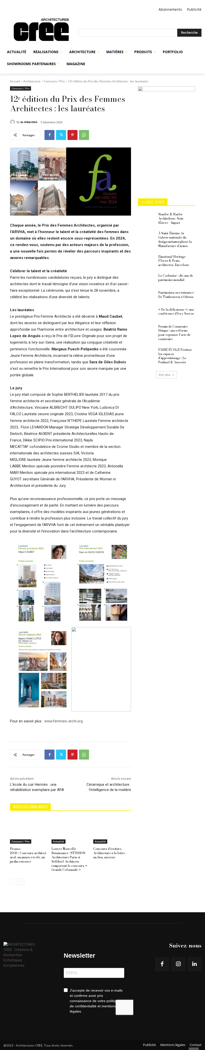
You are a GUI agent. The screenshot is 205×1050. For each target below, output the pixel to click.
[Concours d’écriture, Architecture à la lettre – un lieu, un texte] (112, 830)
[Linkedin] (195, 964)
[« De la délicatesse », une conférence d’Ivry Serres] (146, 314)
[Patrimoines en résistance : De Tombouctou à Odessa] (146, 297)
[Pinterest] (73, 135)
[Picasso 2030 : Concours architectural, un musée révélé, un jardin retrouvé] (29, 830)
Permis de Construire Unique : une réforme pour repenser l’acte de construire (174, 332)
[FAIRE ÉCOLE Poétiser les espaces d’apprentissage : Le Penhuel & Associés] (146, 354)
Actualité (58, 841)
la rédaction (28, 122)
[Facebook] (49, 135)
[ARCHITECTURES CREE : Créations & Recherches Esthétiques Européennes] (41, 32)
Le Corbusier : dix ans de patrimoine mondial (175, 277)
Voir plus (165, 375)
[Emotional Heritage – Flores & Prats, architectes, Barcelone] (146, 261)
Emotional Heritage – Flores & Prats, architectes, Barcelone (173, 260)
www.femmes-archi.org (63, 721)
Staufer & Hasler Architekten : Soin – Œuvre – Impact (172, 218)
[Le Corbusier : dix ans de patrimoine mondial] (146, 280)
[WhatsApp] (84, 135)
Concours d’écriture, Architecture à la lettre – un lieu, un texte (110, 853)
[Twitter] (61, 135)
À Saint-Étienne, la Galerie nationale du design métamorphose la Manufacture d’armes (175, 239)
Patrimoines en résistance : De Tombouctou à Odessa (176, 294)
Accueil (15, 81)
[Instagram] (178, 964)
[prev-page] (13, 882)
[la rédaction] (13, 122)
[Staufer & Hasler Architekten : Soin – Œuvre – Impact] (146, 218)
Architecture (31, 81)
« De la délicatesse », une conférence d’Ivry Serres (176, 311)
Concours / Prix (54, 81)
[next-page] (21, 882)
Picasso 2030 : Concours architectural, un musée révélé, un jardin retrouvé (28, 855)
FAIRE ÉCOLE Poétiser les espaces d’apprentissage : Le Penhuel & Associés (175, 356)
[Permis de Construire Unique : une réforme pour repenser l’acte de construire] (146, 331)
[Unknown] (166, 90)
